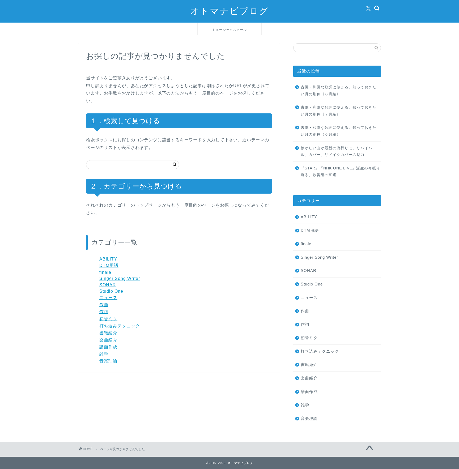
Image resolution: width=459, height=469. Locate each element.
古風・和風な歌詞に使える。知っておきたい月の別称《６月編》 (338, 131)
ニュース (108, 297)
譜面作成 (108, 347)
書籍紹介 (108, 333)
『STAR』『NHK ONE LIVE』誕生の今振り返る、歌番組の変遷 (340, 171)
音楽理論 (108, 361)
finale (105, 272)
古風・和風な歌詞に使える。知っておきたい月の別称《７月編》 (338, 110)
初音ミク (108, 319)
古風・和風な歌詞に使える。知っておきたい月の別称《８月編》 (338, 90)
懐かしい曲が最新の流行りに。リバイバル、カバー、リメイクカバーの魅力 (336, 151)
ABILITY (108, 259)
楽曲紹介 (108, 340)
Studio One (111, 291)
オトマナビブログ (229, 10)
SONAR (107, 285)
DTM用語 (108, 265)
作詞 (103, 311)
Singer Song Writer (119, 278)
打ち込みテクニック (119, 326)
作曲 (103, 304)
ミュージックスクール (229, 30)
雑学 (103, 354)
